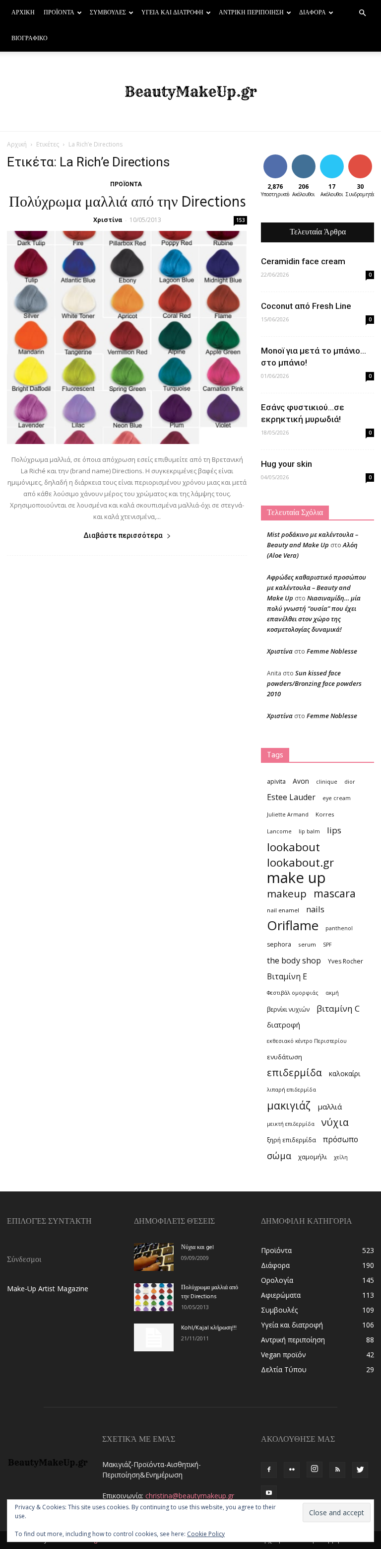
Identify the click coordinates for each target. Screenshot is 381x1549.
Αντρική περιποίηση (251, 13)
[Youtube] (269, 1493)
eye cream (336, 798)
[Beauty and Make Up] (190, 92)
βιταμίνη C (338, 1008)
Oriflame (292, 925)
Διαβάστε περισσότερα (123, 535)
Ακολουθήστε (310, 158)
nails (315, 909)
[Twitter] (360, 1470)
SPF (327, 944)
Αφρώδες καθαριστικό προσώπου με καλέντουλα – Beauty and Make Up (316, 587)
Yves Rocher (345, 961)
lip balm (309, 831)
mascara (335, 893)
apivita (276, 781)
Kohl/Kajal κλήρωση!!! (209, 1328)
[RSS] (337, 1470)
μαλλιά (330, 1106)
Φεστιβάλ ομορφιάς (292, 992)
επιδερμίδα (294, 1072)
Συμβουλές (108, 13)
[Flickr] (292, 1470)
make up (296, 878)
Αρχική (23, 13)
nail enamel (283, 910)
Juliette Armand (288, 814)
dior (349, 781)
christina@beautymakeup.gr (189, 1495)
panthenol (339, 928)
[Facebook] (269, 1470)
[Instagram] (314, 1469)
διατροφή (283, 1025)
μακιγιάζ (289, 1105)
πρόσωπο (340, 1139)
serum (307, 944)
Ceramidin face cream (303, 261)
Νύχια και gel (197, 1248)
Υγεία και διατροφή (172, 13)
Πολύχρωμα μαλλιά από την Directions (127, 203)
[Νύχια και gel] (154, 1257)
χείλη (341, 1157)
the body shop (294, 960)
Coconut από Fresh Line (306, 306)
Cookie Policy (206, 1534)
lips (334, 830)
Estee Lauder (291, 797)
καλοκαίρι (344, 1073)
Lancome (279, 831)
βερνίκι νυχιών (288, 1009)
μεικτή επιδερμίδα (291, 1123)
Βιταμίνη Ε (287, 976)
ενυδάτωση (284, 1056)
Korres (325, 814)
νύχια (335, 1122)
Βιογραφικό (29, 39)
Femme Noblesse (332, 651)
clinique (326, 781)
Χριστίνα (108, 220)
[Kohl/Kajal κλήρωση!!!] (154, 1337)
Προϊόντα (59, 13)
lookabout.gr (300, 862)
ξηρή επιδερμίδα (291, 1140)
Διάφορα (312, 13)
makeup (287, 893)
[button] (362, 13)
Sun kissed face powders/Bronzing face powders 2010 (314, 683)
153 (240, 220)
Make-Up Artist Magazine (47, 1288)
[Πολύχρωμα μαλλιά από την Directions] (127, 337)
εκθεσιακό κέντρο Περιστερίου (307, 1040)
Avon (301, 781)
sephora (279, 944)
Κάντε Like (275, 161)
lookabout (293, 847)
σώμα (279, 1155)
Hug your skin (286, 464)
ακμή (332, 992)
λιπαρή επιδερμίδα (291, 1089)
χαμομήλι (312, 1156)
